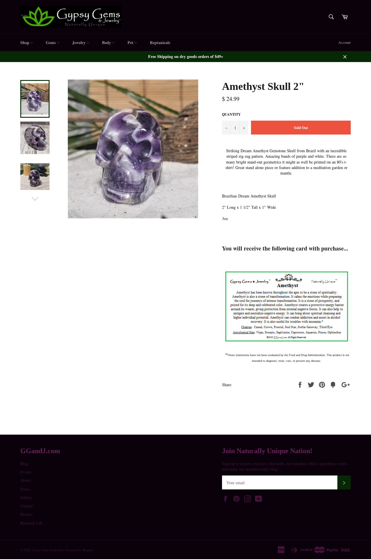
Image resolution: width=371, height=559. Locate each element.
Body (107, 42)
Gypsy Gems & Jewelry (48, 550)
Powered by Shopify (79, 550)
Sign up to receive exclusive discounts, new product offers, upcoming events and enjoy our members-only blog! (284, 466)
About (25, 480)
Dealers (26, 514)
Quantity (231, 114)
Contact (26, 506)
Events (25, 472)
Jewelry (79, 42)
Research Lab (31, 523)
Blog (24, 463)
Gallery (26, 497)
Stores (25, 489)
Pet (131, 42)
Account (344, 42)
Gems (51, 42)
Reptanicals (160, 42)
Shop (25, 42)
